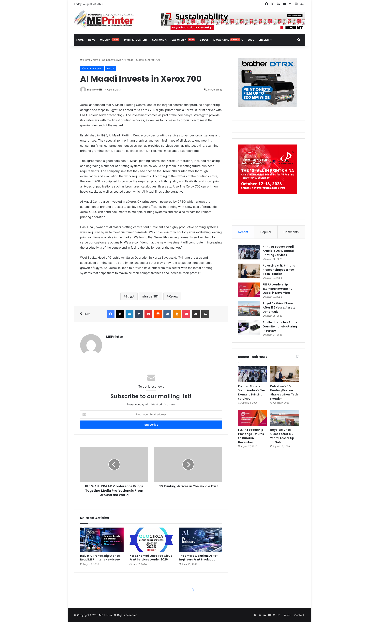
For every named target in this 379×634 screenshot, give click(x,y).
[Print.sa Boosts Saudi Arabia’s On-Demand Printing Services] (249, 252)
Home (87, 59)
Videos (204, 39)
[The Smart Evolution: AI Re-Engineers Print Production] (200, 540)
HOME (79, 39)
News (91, 39)
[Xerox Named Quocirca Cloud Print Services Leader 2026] (151, 540)
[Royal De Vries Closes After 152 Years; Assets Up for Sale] (249, 308)
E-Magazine (226, 39)
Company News (111, 59)
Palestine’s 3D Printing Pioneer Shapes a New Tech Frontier (279, 270)
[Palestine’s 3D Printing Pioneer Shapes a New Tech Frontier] (249, 271)
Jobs (251, 39)
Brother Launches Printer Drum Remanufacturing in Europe (281, 326)
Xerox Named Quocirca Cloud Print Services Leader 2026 (151, 557)
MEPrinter (93, 89)
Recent (243, 232)
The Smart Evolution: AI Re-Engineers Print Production (198, 557)
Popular (265, 232)
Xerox (110, 68)
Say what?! (183, 39)
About (288, 615)
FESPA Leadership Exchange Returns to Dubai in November (278, 289)
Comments (291, 232)
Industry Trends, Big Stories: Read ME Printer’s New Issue (100, 557)
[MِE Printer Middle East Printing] (106, 19)
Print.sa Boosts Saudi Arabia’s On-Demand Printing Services (278, 251)
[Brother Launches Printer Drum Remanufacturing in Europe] (249, 327)
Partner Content (135, 39)
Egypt (130, 296)
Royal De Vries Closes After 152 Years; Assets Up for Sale (279, 307)
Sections (158, 39)
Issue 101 (151, 296)
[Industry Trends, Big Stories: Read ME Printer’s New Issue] (102, 540)
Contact (299, 615)
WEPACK (109, 39)
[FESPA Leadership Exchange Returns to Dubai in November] (249, 290)
